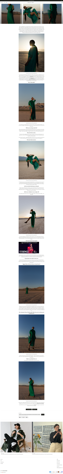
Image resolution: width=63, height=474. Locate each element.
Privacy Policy (58, 463)
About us (2, 459)
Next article (34, 409)
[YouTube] (6, 470)
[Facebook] (3, 470)
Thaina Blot (31, 76)
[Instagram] (2, 470)
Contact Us (58, 466)
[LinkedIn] (5, 470)
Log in (61, 0)
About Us (2, 2)
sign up (35, 404)
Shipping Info (58, 460)
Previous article (29, 409)
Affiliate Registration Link (59, 467)
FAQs (57, 459)
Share (20, 417)
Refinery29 (32, 78)
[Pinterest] (4, 470)
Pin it (27, 417)
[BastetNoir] (31, 2)
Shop (4, 2)
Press (1, 460)
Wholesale (2, 463)
